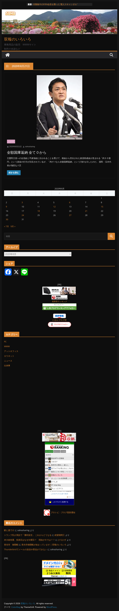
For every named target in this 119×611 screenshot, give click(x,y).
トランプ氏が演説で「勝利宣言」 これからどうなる (27, 535)
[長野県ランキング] (59, 296)
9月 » (13, 226)
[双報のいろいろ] (7, 54)
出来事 (7, 365)
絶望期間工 (60, 535)
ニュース (11, 141)
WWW (7, 346)
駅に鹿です (9, 530)
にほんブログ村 (59, 320)
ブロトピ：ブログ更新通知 (63, 512)
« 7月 (6, 226)
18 (38, 211)
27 (70, 215)
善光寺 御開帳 (11, 544)
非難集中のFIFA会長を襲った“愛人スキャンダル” (55, 4)
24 (23, 215)
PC (5, 341)
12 (54, 206)
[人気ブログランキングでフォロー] (59, 305)
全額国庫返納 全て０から (27, 152)
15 (102, 206)
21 (86, 211)
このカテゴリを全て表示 (59, 494)
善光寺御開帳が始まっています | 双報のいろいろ (43, 544)
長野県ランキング (59, 301)
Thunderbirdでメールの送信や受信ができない (25, 549)
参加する (70, 497)
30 (7, 219)
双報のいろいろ (17, 39)
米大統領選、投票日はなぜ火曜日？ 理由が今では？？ (29, 539)
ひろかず (62, 539)
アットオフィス (11, 351)
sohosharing (30, 147)
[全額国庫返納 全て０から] (59, 107)
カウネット (9, 356)
